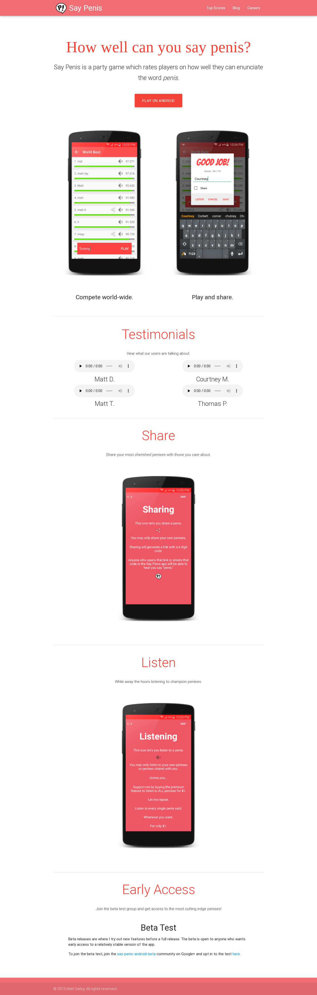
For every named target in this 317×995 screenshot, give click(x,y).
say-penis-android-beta (136, 953)
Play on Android (158, 100)
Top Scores (215, 7)
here (236, 953)
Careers (253, 7)
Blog (236, 7)
